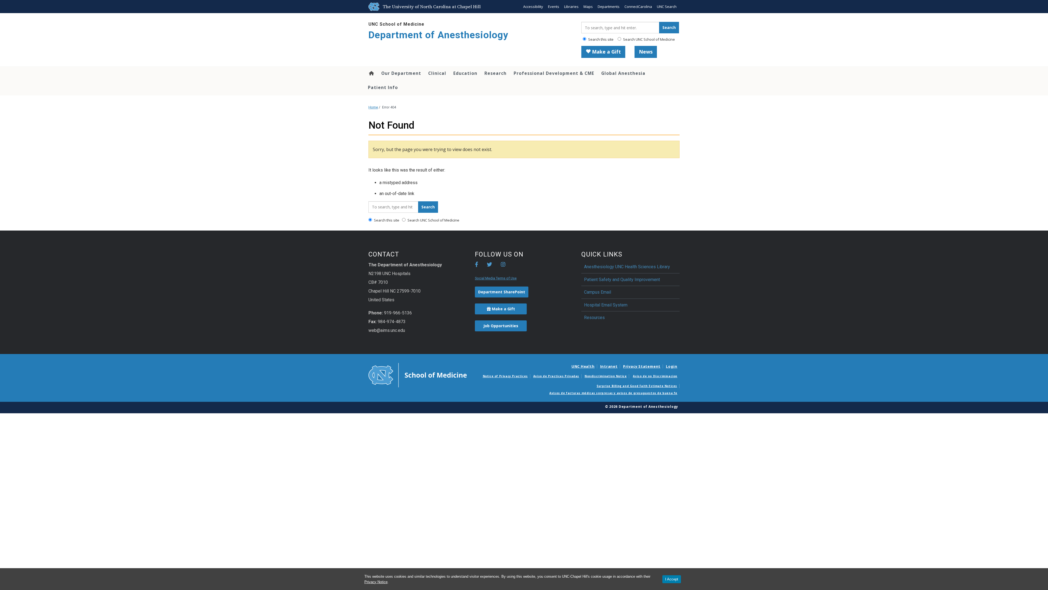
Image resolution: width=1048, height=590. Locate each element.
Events (553, 6)
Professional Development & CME (554, 73)
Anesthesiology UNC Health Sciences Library (627, 266)
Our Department (401, 73)
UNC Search (667, 6)
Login (671, 366)
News (646, 51)
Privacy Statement (641, 366)
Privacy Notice (376, 582)
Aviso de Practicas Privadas (556, 376)
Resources (594, 317)
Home (371, 73)
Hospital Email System (605, 305)
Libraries (571, 6)
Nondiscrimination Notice (606, 376)
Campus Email (597, 292)
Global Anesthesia (623, 73)
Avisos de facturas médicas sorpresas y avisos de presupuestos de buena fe (613, 393)
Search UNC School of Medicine (648, 39)
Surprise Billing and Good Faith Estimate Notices (637, 386)
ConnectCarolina (638, 6)
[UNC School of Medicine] (417, 374)
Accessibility (533, 6)
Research (495, 73)
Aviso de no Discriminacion (655, 376)
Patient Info (383, 87)
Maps (588, 6)
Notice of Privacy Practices (505, 376)
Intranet (609, 366)
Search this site (600, 39)
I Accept (671, 579)
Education (465, 73)
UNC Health (583, 366)
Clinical (437, 73)
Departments (609, 6)
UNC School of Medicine (396, 24)
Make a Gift (606, 51)
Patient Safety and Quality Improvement (622, 279)
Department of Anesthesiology (438, 35)
